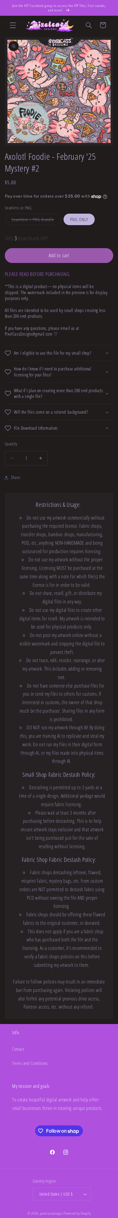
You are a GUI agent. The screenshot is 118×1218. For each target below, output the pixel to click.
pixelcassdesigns (51, 1213)
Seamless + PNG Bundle (36, 220)
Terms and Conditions (30, 1063)
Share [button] (15, 477)
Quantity (11, 444)
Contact (18, 1049)
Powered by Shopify (77, 1213)
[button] (13, 25)
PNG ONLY (79, 219)
